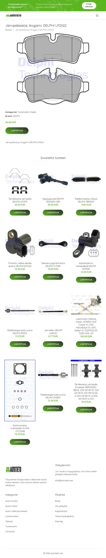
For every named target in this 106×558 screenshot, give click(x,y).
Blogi (57, 501)
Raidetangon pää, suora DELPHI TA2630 (53, 396)
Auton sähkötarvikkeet (16, 511)
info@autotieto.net (64, 480)
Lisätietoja (17, 130)
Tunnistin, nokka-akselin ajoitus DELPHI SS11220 (20, 264)
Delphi (33, 112)
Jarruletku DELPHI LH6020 (53, 332)
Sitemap (59, 521)
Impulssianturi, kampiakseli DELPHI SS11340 (86, 266)
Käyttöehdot (61, 511)
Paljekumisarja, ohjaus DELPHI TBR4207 (86, 200)
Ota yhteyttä (61, 506)
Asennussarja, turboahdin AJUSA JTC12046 (20, 428)
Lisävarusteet (11, 516)
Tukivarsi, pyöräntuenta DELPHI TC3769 (53, 264)
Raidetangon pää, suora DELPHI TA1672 (19, 332)
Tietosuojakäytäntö (64, 516)
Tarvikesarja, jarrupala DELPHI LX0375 (20, 200)
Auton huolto (11, 501)
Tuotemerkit (23, 112)
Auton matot (11, 506)
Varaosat (9, 531)
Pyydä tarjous (89, 5)
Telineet (9, 521)
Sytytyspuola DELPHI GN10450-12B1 (53, 200)
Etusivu (8, 29)
